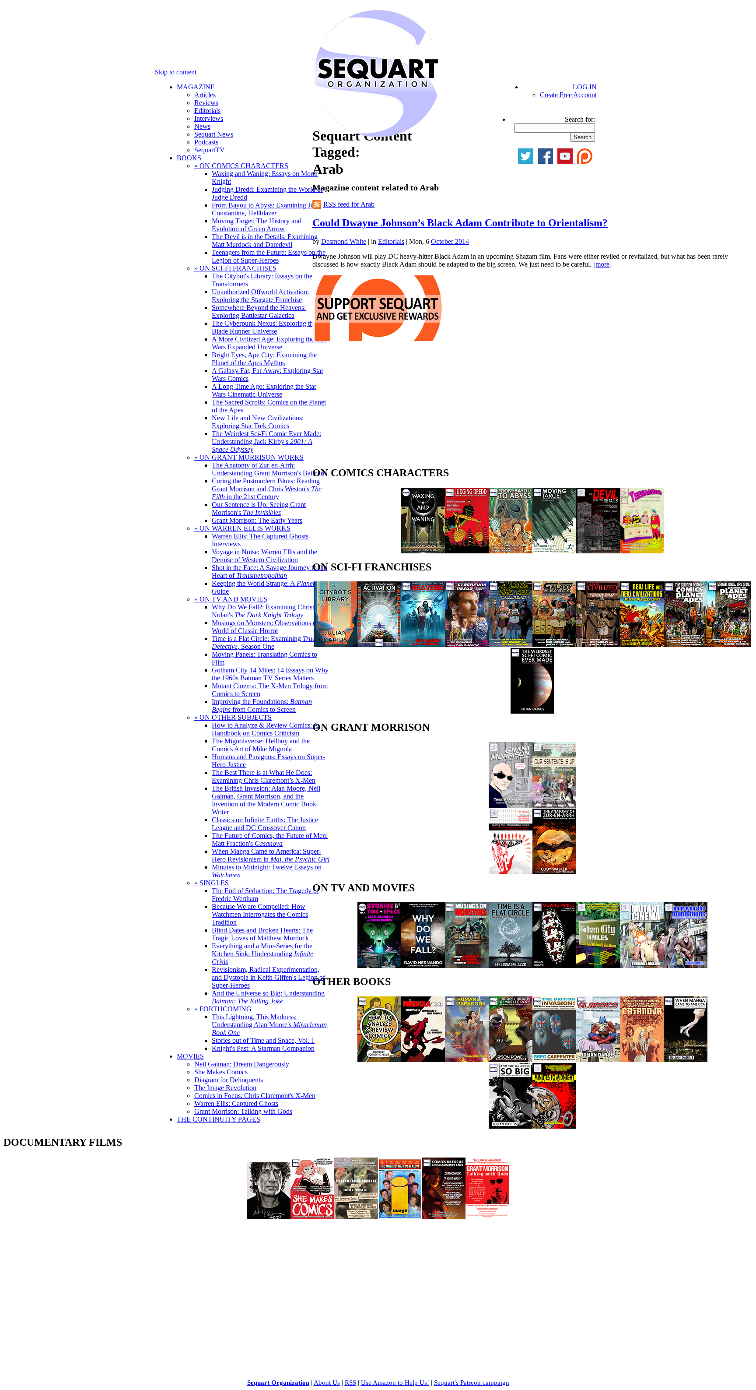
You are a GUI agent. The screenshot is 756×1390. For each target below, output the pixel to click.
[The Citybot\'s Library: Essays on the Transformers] (335, 644)
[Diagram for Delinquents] (356, 1217)
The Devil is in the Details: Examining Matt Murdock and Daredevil (265, 240)
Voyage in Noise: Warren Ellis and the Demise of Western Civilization (264, 555)
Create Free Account (568, 95)
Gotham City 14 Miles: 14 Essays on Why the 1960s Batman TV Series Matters (270, 674)
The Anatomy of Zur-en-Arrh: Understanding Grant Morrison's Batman (268, 469)
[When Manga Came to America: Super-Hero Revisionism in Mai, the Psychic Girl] (685, 1059)
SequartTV (209, 150)
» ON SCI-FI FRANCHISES (235, 268)
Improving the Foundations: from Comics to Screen (262, 705)
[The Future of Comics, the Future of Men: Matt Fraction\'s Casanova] (642, 1059)
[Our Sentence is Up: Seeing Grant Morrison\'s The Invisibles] (554, 805)
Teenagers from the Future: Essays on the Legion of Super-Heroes (269, 256)
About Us (327, 1382)
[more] (602, 264)
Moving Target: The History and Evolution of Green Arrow (256, 224)
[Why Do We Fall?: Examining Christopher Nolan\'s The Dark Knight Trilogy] (423, 965)
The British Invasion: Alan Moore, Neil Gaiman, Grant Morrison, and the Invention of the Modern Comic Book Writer (266, 800)
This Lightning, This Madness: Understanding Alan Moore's (270, 1024)
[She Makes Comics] (312, 1217)
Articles (205, 95)
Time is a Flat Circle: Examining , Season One (263, 642)
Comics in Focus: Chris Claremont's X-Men (254, 1095)
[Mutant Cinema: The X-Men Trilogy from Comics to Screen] (642, 965)
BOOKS (189, 158)
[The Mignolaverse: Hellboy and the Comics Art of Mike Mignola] (423, 1059)
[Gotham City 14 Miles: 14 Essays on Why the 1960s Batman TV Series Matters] (598, 965)
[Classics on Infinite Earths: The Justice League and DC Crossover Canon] (598, 1059)
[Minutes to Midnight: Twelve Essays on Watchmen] (554, 1126)
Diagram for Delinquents (228, 1080)
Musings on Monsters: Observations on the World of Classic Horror (271, 626)
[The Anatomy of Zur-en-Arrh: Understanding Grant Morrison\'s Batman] (554, 872)
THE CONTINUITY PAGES (218, 1119)
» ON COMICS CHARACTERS (241, 165)
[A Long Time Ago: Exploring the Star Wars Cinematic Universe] (510, 644)
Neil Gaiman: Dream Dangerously (241, 1064)
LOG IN (585, 87)
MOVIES (190, 1056)
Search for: (580, 119)
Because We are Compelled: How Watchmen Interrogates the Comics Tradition (260, 914)
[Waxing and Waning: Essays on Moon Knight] (423, 551)
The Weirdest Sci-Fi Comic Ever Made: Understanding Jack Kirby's (266, 441)
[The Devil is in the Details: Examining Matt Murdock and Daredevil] (598, 551)
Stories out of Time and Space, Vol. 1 (263, 1040)
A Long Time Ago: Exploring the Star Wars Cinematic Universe (264, 390)
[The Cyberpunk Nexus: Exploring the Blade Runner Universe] (467, 644)
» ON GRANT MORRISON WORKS (249, 457)
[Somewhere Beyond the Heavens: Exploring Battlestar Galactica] (423, 644)
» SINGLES (211, 883)
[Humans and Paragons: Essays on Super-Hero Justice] (467, 1059)
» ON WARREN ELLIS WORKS (242, 528)
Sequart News (213, 134)
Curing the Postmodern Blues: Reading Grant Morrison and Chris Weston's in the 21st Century (267, 488)
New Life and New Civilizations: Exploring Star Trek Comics (258, 421)
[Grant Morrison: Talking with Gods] (487, 1217)
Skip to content (175, 72)
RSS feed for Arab (348, 204)
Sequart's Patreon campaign (471, 1382)
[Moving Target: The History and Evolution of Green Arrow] (554, 551)
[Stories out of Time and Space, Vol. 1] (379, 965)
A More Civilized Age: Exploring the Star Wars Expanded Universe (269, 343)
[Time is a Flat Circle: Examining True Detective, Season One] (510, 965)
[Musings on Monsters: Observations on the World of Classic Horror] (467, 965)
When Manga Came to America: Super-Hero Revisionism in (270, 855)
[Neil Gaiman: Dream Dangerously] (268, 1217)
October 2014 (450, 241)
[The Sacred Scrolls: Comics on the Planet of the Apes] (685, 644)
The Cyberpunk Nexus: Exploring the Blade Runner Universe (264, 327)
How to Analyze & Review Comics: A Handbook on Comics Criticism (265, 729)
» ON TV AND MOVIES (230, 599)
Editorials (207, 110)
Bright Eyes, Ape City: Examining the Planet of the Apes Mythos (264, 358)
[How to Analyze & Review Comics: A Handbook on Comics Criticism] (379, 1059)
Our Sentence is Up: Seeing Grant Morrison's (259, 508)
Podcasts (206, 142)
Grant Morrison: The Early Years (257, 520)
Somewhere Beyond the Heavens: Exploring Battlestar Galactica (259, 311)
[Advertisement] (378, 406)
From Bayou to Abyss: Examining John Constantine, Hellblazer (266, 209)
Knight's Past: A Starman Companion (263, 1048)
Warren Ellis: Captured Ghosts (236, 1103)
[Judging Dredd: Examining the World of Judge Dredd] (467, 551)
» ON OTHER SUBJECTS (233, 717)
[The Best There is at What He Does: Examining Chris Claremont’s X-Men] (510, 1059)
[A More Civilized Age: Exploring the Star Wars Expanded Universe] (598, 644)
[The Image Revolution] (400, 1217)
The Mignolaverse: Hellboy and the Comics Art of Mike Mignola (261, 745)
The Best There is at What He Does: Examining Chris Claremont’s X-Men (263, 776)
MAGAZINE (196, 87)
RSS (350, 1382)
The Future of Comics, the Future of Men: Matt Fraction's (270, 839)
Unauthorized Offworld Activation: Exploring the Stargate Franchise (260, 295)
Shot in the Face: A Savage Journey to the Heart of (269, 571)
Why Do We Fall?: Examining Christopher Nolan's (271, 611)
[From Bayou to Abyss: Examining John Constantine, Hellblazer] (510, 551)
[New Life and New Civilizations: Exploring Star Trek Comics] (642, 644)
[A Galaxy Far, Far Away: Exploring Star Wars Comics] (554, 644)
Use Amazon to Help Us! (395, 1382)
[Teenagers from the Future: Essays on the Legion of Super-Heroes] (642, 551)
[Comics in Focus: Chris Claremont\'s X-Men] (444, 1217)
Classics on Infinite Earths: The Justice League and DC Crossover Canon (265, 823)
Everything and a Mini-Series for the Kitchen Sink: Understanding (262, 953)
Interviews (208, 118)
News (202, 126)
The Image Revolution (225, 1087)
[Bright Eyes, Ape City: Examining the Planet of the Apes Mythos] (729, 644)
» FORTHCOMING (223, 1009)
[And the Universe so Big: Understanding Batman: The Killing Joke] (510, 1126)
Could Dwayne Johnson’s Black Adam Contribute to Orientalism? (460, 223)
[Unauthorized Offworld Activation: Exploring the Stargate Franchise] (379, 644)
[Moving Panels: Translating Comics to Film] (554, 965)
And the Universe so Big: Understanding (268, 997)
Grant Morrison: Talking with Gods (243, 1111)
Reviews (206, 102)
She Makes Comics (221, 1072)
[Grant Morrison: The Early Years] (510, 805)
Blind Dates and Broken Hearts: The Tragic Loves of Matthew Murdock (262, 934)
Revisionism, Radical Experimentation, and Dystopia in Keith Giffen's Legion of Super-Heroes (268, 977)
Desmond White (343, 241)
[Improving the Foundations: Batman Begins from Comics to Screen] (685, 965)
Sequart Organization (278, 1382)
